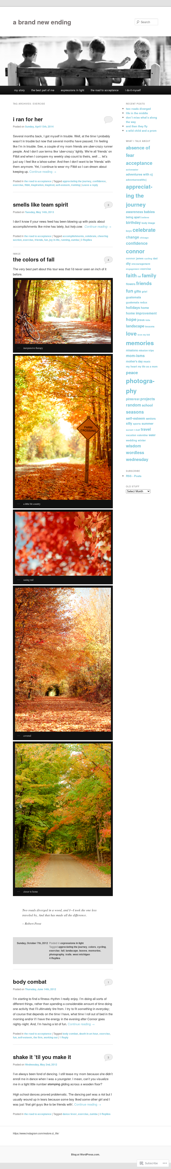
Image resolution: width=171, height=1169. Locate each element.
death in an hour (88, 1033)
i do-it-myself (133, 90)
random (133, 405)
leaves (83, 950)
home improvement (141, 313)
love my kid (144, 334)
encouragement (141, 264)
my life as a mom (147, 366)
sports (137, 423)
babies (149, 211)
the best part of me (42, 90)
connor (135, 251)
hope (131, 319)
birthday (133, 222)
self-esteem (63, 185)
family (149, 275)
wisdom (133, 446)
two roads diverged (138, 109)
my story (19, 90)
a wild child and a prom (141, 131)
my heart (131, 366)
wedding (131, 440)
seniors (151, 418)
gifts (137, 291)
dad (155, 258)
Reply (63, 1037)
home (145, 307)
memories (94, 950)
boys (129, 231)
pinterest (133, 399)
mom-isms (135, 355)
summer (147, 423)
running (65, 240)
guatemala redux (136, 302)
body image (148, 223)
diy (128, 263)
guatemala (133, 297)
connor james (134, 258)
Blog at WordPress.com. (85, 1154)
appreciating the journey (77, 181)
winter (142, 440)
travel (146, 429)
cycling (101, 947)
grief (144, 291)
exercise (18, 185)
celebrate (90, 236)
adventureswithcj (136, 180)
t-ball (137, 429)
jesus (141, 320)
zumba (75, 240)
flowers (130, 284)
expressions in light (72, 90)
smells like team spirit (40, 204)
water (152, 435)
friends (39, 240)
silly (129, 423)
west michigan (81, 954)
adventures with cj (139, 174)
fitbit (27, 185)
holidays (133, 307)
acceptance (139, 162)
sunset (129, 429)
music (147, 361)
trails (68, 954)
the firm (38, 1037)
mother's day (134, 361)
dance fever (70, 1114)
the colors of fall (33, 259)
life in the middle (137, 113)
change (132, 237)
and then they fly (136, 126)
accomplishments (73, 236)
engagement (133, 268)
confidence (99, 181)
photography (56, 954)
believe (145, 217)
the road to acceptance (104, 90)
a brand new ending (42, 21)
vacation (131, 435)
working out (51, 1037)
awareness (134, 211)
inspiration (37, 185)
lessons (150, 326)
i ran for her (28, 119)
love (131, 333)
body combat (30, 981)
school (147, 405)
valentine (142, 435)
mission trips (146, 350)
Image (17, 253)
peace (132, 372)
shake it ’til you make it (42, 1057)
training (75, 185)
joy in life (54, 240)
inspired (49, 185)
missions (132, 350)
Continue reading (42, 171)
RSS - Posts (133, 476)
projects (147, 398)
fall (62, 950)
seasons (135, 412)
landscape (72, 950)
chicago (144, 237)
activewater (132, 169)
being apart (133, 217)
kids (148, 320)
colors (92, 947)
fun (46, 240)
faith (131, 275)
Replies (86, 240)
